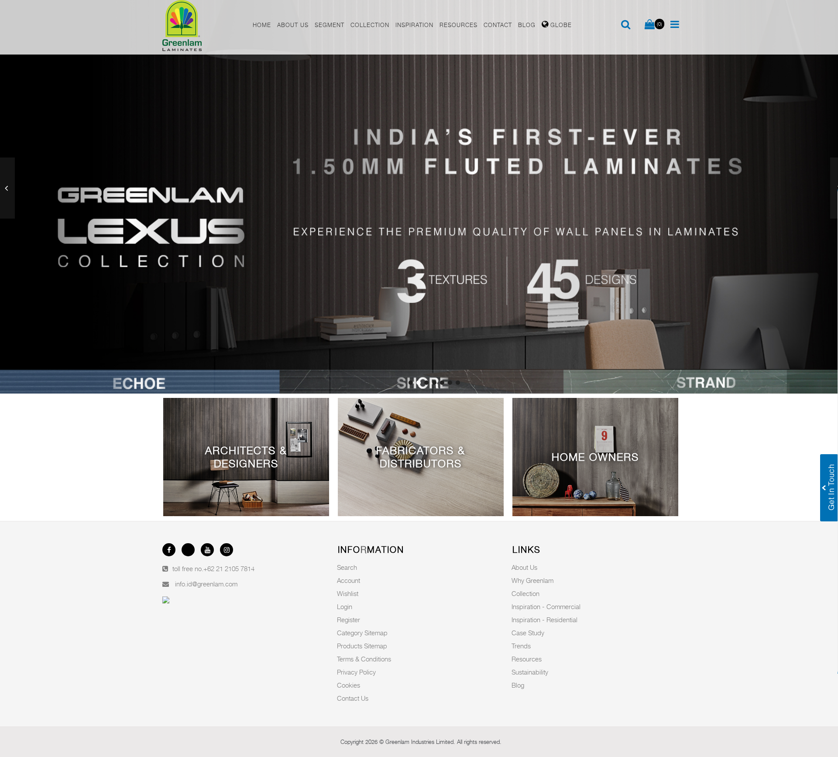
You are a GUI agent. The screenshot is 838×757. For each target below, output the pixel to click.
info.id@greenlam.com (206, 584)
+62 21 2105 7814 (228, 568)
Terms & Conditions (364, 659)
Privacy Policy (356, 672)
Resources (527, 659)
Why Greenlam (532, 580)
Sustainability (530, 672)
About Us (524, 567)
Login (344, 606)
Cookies (348, 685)
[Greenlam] (202, 27)
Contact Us (352, 698)
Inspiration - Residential (544, 619)
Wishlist (347, 593)
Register (348, 619)
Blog (518, 685)
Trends (521, 646)
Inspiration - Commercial (546, 606)
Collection (525, 593)
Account (348, 580)
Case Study (528, 633)
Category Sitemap (362, 633)
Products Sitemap (362, 646)
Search (347, 567)
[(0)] (650, 25)
